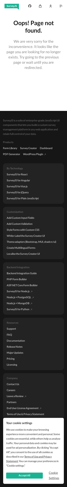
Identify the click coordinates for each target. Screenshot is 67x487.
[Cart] (40, 5)
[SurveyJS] (11, 5)
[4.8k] (29, 5)
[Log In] (50, 5)
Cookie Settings (54, 475)
